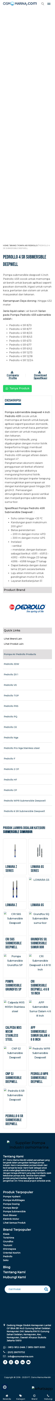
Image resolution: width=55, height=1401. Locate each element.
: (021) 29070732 (16, 1352)
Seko (6, 1260)
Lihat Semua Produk (14, 1222)
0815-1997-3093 (36, 1347)
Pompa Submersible (14, 1211)
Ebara (6, 1234)
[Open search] (42, 3)
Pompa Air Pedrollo (27, 245)
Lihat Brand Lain (13, 638)
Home (5, 245)
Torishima (8, 1237)
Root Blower (10, 1215)
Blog (6, 1267)
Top (5, 1386)
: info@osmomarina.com (20, 1356)
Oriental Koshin (11, 1252)
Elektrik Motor (11, 1219)
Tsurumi (7, 1245)
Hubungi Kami (14, 1277)
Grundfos (8, 1241)
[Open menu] (49, 4)
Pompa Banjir (10, 1207)
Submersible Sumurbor (17, 832)
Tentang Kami (14, 1272)
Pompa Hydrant (11, 1196)
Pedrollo (7, 1256)
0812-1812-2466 (16, 1347)
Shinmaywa (9, 1249)
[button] (17, 388)
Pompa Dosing (11, 1204)
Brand (13, 245)
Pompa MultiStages (14, 1200)
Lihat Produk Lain (14, 644)
